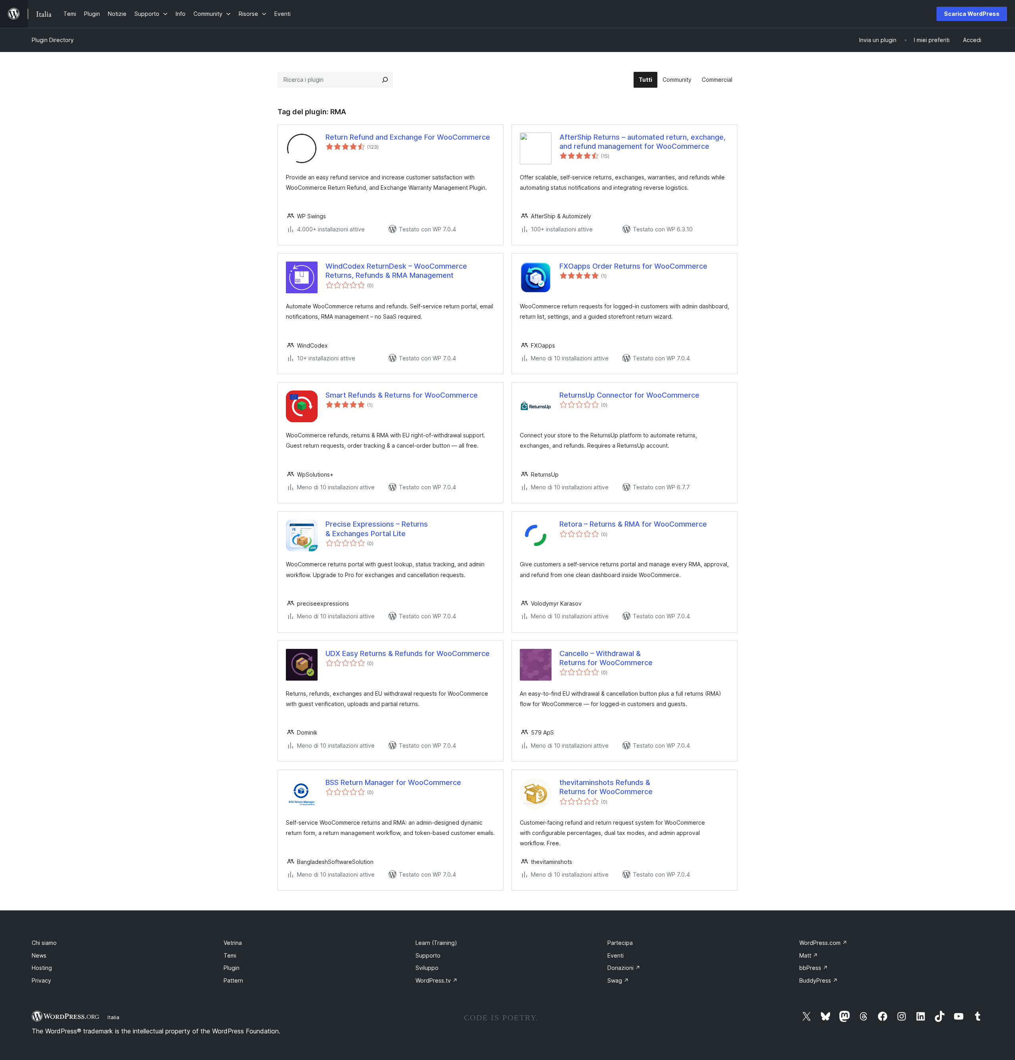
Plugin (231, 967)
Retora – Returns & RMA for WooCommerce (633, 524)
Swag (618, 980)
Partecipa (620, 942)
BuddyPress (818, 980)
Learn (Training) (436, 942)
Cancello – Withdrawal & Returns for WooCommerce (606, 658)
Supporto (428, 955)
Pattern (233, 980)
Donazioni (623, 967)
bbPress (813, 967)
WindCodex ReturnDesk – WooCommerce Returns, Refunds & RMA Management (396, 270)
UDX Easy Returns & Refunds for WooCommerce (408, 653)
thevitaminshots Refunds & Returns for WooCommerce (606, 787)
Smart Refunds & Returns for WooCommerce (402, 395)
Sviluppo (427, 967)
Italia (113, 1017)
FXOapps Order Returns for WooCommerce (633, 266)
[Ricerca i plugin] (385, 80)
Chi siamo (44, 942)
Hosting (42, 967)
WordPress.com (823, 942)
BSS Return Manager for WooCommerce (393, 782)
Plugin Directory (53, 40)
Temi (230, 955)
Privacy (41, 980)
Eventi (615, 955)
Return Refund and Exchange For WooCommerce (408, 137)
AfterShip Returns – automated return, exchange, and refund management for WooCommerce (642, 141)
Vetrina (233, 942)
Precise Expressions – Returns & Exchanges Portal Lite (377, 528)
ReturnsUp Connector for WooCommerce (629, 395)
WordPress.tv (437, 980)
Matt (808, 955)
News (39, 955)
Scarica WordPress (972, 13)
